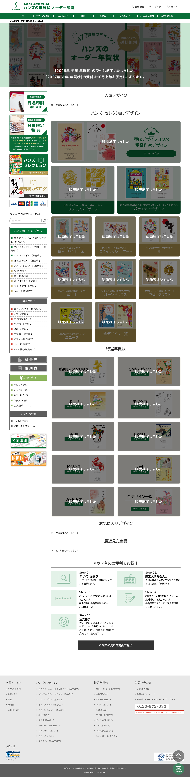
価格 (83, 16)
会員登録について (22, 405)
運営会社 (113, 768)
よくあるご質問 (147, 16)
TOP (22, 16)
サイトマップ (122, 768)
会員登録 (139, 7)
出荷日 (103, 16)
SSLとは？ (11, 759)
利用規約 (78, 768)
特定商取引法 (103, 768)
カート (174, 7)
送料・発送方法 (21, 395)
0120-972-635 (151, 706)
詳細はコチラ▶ (86, 607)
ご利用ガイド (124, 16)
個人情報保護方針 (90, 768)
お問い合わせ (167, 16)
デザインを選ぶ (43, 16)
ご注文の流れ (20, 385)
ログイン (156, 7)
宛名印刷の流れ (21, 390)
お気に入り (63, 16)
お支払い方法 (20, 400)
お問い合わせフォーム (24, 426)
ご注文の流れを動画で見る (115, 645)
